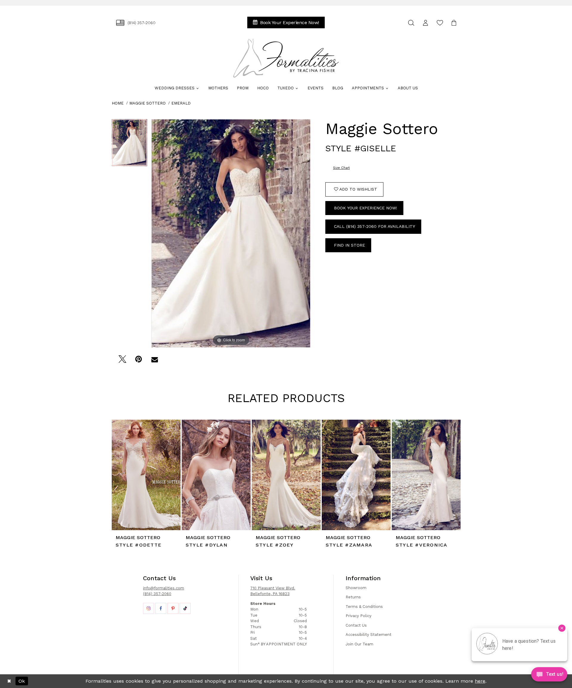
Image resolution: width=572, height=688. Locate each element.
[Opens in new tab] (148, 608)
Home (118, 103)
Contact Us (356, 625)
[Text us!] (549, 676)
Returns (353, 597)
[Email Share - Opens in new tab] (154, 360)
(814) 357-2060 (157, 594)
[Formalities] (286, 58)
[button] (425, 22)
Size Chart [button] (341, 168)
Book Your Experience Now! (365, 208)
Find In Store (349, 245)
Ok (21, 681)
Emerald (181, 103)
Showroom (356, 588)
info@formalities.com (163, 588)
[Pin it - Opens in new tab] (138, 360)
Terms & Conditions (364, 606)
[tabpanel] (129, 145)
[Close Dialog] (9, 681)
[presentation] (146, 475)
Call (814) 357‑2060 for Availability (374, 226)
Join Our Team (359, 644)
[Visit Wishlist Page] (439, 22)
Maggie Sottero (147, 103)
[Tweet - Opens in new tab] (122, 360)
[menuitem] (136, 22)
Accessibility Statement (368, 634)
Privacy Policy (359, 616)
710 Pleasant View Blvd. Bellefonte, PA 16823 (272, 591)
